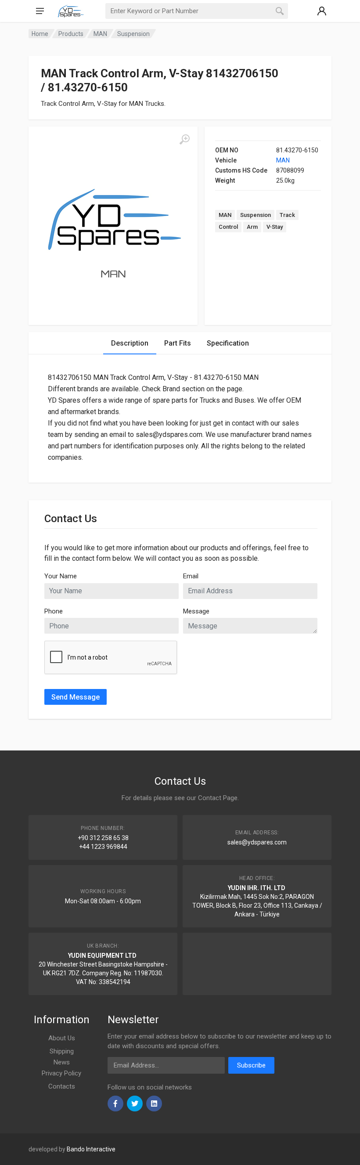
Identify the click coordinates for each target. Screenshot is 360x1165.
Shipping (62, 1051)
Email (190, 576)
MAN (283, 160)
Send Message (75, 697)
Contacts (61, 1086)
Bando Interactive (91, 1149)
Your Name (60, 576)
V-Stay (274, 227)
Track (287, 215)
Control (228, 227)
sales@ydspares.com (257, 842)
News (62, 1062)
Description (129, 343)
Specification (228, 343)
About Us (61, 1038)
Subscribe (251, 1065)
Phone (53, 611)
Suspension (255, 215)
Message (196, 611)
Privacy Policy (61, 1073)
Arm (252, 227)
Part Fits (177, 343)
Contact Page (218, 798)
